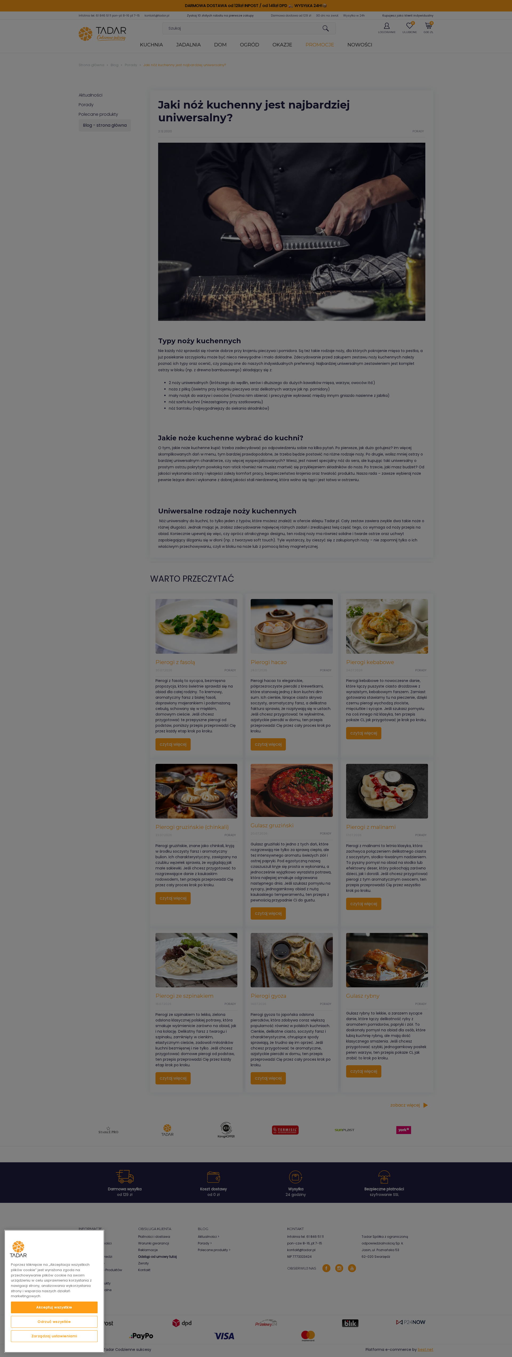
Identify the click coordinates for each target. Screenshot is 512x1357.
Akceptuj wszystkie (54, 1307)
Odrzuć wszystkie (54, 1321)
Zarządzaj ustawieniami (54, 1336)
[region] (54, 1291)
